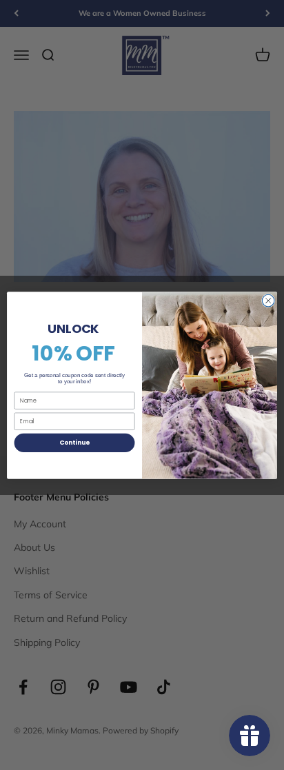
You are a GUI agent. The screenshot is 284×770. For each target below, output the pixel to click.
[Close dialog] (268, 300)
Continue (74, 442)
